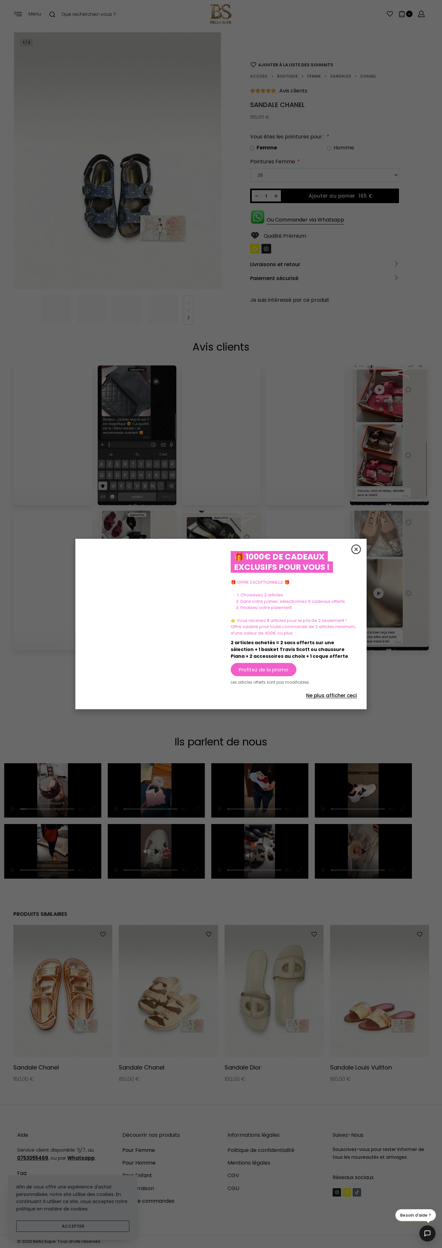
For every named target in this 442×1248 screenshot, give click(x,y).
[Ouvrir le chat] (427, 1233)
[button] (356, 549)
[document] (221, 624)
